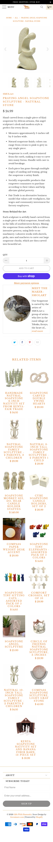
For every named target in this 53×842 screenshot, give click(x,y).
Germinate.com (17, 817)
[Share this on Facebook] (22, 342)
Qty (5, 255)
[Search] (42, 7)
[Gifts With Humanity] (26, 7)
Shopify (39, 817)
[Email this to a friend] (37, 342)
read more (37, 331)
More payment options (26, 283)
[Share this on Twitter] (15, 342)
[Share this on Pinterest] (30, 342)
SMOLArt (8, 94)
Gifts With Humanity (23, 814)
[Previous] (5, 49)
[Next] (47, 49)
